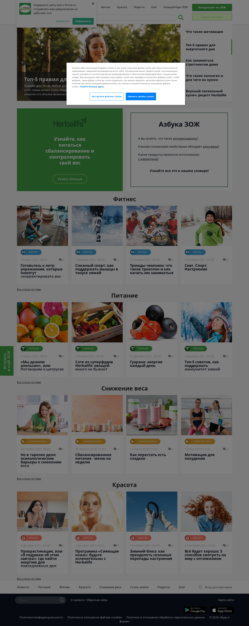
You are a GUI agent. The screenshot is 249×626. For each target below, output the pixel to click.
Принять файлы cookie (141, 96)
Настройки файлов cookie (107, 96)
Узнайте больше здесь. (92, 86)
